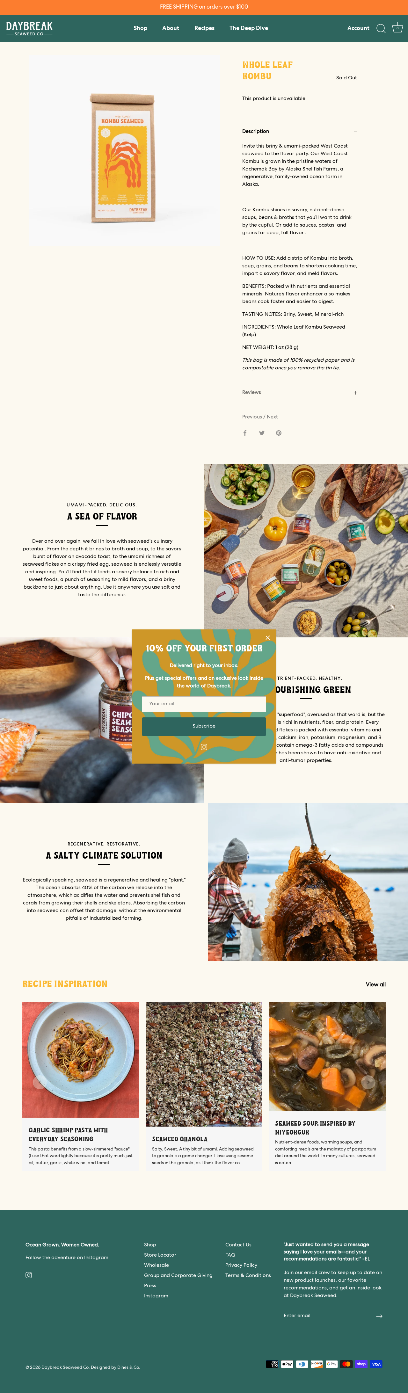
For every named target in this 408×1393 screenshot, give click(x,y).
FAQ (230, 1255)
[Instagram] (204, 747)
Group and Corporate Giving (178, 1276)
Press (150, 1286)
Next (272, 417)
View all (376, 985)
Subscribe (204, 726)
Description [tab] (255, 131)
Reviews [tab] (251, 392)
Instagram (156, 1296)
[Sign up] (379, 1316)
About (170, 29)
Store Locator (160, 1255)
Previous (252, 417)
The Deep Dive (248, 29)
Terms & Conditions (248, 1276)
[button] (40, 1082)
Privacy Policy (241, 1265)
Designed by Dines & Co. (115, 1368)
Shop (140, 29)
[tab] (299, 262)
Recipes (204, 29)
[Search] (381, 29)
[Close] (268, 638)
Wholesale (156, 1265)
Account (358, 29)
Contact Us (238, 1245)
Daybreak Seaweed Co (65, 1368)
